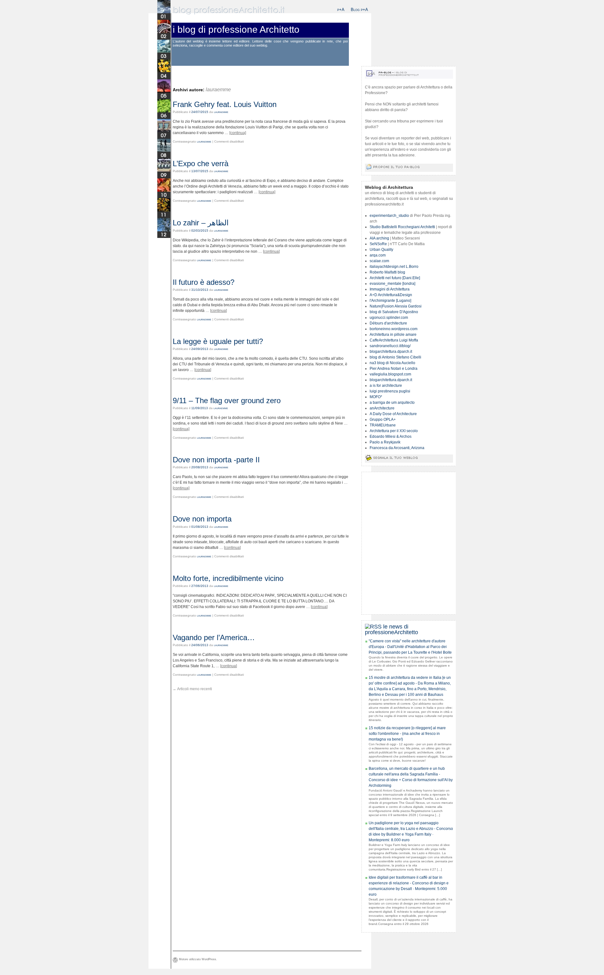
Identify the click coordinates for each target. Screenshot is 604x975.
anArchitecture (382, 408)
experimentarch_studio (389, 215)
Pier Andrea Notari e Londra (393, 368)
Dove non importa (202, 519)
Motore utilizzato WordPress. (198, 959)
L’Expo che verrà (200, 163)
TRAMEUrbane (383, 425)
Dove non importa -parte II (216, 459)
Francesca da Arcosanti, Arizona (397, 448)
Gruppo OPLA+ (383, 419)
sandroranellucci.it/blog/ (390, 346)
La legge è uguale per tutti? (218, 341)
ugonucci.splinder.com (389, 317)
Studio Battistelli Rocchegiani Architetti (402, 227)
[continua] (237, 133)
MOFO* (376, 397)
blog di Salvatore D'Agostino (394, 312)
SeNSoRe (378, 244)
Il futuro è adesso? (203, 282)
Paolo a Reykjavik (385, 442)
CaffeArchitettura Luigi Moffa (394, 340)
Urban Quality (381, 249)
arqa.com (378, 255)
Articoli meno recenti (192, 689)
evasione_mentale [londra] (392, 283)
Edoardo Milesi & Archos (390, 436)
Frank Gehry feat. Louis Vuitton (225, 104)
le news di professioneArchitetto (391, 629)
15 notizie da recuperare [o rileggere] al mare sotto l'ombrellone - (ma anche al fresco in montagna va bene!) (407, 733)
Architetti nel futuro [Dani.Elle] (395, 278)
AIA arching (379, 238)
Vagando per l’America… (214, 637)
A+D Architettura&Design (391, 295)
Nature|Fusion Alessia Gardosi (396, 306)
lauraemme (218, 89)
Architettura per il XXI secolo (394, 431)
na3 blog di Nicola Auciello (392, 363)
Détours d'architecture (388, 323)
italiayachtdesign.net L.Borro (394, 266)
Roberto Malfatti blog (387, 272)
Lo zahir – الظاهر (201, 222)
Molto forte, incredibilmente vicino (228, 578)
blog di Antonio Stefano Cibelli (395, 357)
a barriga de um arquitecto (392, 402)
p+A (340, 9)
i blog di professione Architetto (236, 29)
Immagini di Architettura (390, 289)
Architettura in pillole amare (393, 334)
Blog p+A (359, 9)
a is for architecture (386, 385)
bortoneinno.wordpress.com (393, 329)
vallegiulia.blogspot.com (390, 374)
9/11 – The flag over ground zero (227, 400)
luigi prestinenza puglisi (390, 391)
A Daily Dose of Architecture (393, 414)
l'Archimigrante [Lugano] (390, 300)
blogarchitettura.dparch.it (391, 351)
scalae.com (379, 261)
